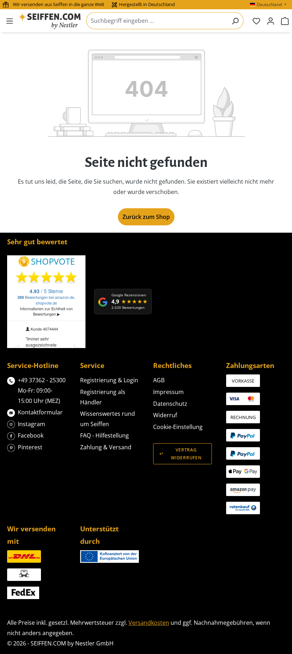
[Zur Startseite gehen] (49, 20)
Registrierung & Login (109, 380)
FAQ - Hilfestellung (104, 435)
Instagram (31, 424)
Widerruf (165, 415)
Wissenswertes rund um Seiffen (107, 419)
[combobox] (156, 20)
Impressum (168, 392)
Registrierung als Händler (102, 397)
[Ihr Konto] (271, 20)
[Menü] (9, 20)
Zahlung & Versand (105, 447)
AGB (159, 380)
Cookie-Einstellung (178, 427)
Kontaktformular (40, 412)
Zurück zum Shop (146, 217)
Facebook (30, 435)
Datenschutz (170, 404)
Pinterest (30, 447)
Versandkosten (149, 623)
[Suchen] (235, 20)
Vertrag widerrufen (186, 453)
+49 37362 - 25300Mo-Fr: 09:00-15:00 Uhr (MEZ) (42, 390)
